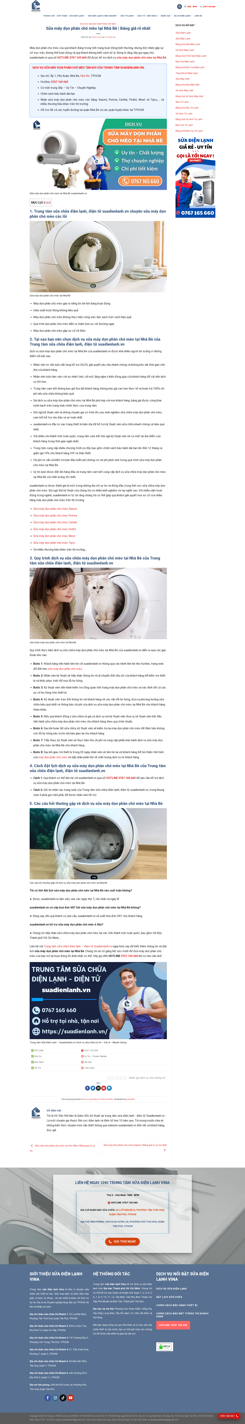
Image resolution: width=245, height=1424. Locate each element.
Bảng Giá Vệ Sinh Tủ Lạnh (189, 119)
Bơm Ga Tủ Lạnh (184, 125)
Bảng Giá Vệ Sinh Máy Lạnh (191, 55)
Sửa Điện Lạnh (183, 32)
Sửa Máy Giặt (183, 78)
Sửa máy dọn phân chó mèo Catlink (55, 522)
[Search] (179, 6)
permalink (130, 1099)
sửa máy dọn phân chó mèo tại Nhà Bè (141, 57)
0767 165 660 (129, 956)
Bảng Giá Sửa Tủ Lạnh (187, 107)
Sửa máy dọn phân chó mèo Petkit (54, 529)
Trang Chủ (49, 16)
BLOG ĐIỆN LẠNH (182, 16)
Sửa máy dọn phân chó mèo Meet (54, 536)
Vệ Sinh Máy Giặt (184, 90)
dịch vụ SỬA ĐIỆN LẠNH (171, 1288)
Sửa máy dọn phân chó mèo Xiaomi (55, 508)
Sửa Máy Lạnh (183, 38)
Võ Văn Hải (110, 37)
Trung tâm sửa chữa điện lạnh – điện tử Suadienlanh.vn (78, 946)
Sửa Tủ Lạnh (182, 101)
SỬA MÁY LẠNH (76, 16)
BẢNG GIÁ (165, 16)
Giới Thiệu (62, 16)
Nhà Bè (84, 76)
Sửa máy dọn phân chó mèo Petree (55, 515)
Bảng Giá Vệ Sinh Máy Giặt (189, 96)
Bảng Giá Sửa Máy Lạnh (188, 44)
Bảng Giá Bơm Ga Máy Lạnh (190, 67)
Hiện (47, 202)
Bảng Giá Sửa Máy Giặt (187, 84)
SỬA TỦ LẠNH (127, 16)
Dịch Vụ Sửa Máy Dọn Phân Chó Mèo (98, 24)
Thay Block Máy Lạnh (187, 73)
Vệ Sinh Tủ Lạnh (184, 113)
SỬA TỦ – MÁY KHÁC (147, 16)
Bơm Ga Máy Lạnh (185, 61)
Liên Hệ (198, 16)
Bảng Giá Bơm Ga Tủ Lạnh (189, 130)
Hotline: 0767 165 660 (173, 1325)
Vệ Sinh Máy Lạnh (185, 50)
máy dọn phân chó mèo (52, 757)
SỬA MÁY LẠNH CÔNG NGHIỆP (102, 16)
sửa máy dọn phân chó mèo (65, 668)
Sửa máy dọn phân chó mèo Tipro (54, 542)
